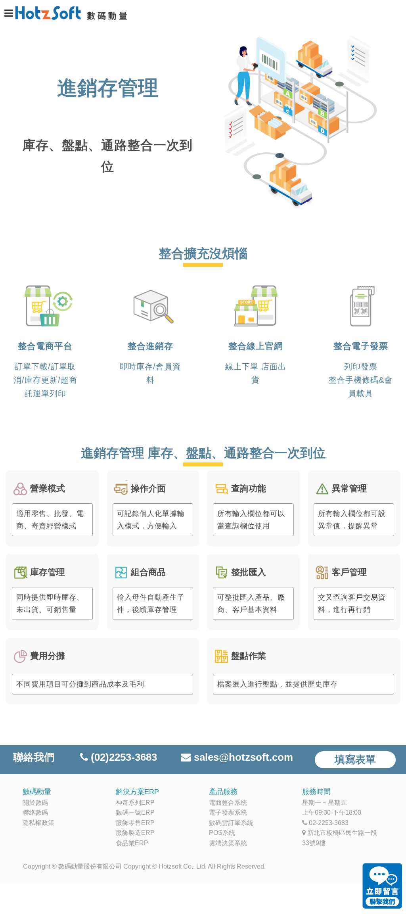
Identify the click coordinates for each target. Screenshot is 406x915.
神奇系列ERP (135, 802)
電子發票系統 (228, 812)
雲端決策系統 (228, 843)
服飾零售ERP (135, 822)
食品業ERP (132, 843)
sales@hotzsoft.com (243, 757)
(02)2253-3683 (124, 757)
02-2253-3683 (329, 822)
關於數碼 (35, 802)
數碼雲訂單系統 (231, 822)
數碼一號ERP (135, 812)
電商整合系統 (228, 802)
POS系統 (222, 832)
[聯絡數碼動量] (382, 886)
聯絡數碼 (35, 812)
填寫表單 (355, 759)
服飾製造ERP (135, 832)
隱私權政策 (38, 822)
